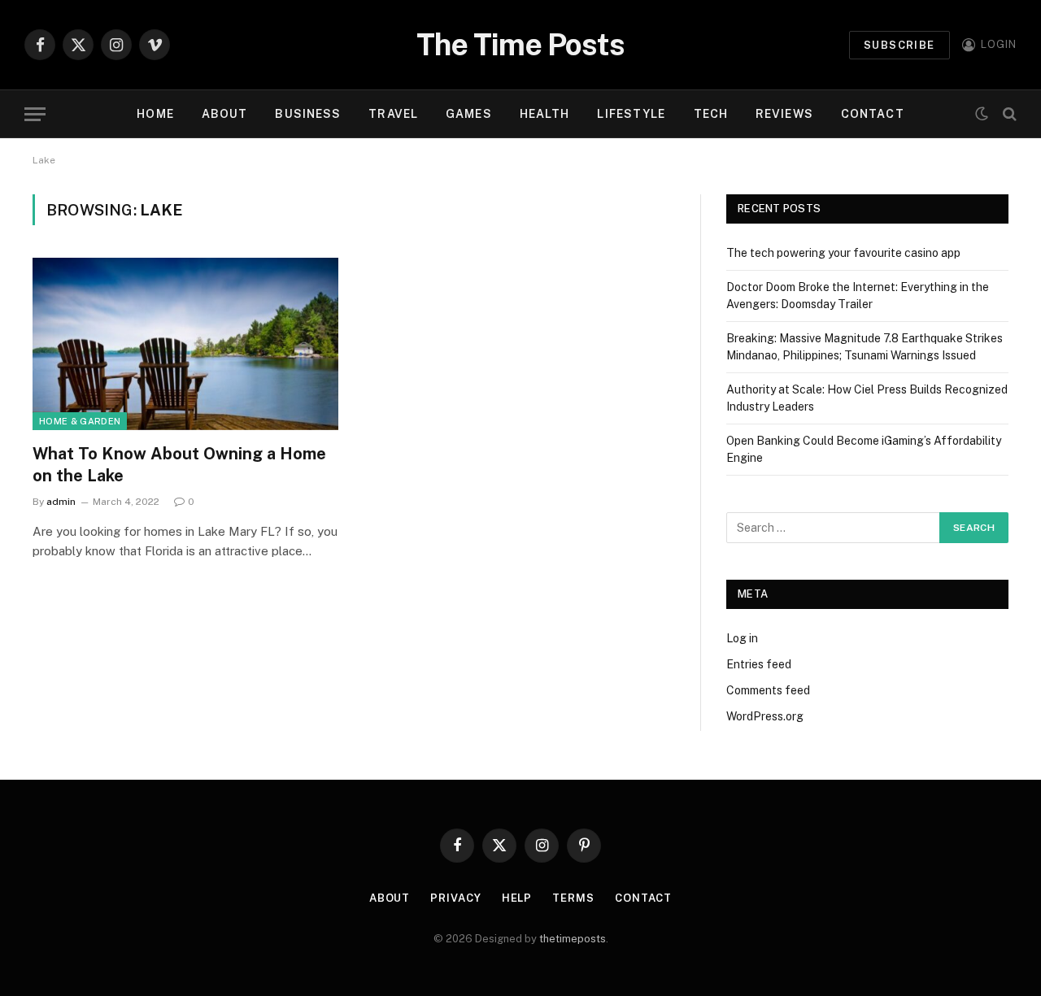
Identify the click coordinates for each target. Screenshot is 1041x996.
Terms (573, 898)
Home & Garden (79, 421)
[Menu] (35, 114)
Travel (393, 113)
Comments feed (768, 690)
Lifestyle (631, 113)
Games (469, 113)
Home (155, 113)
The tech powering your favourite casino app (843, 252)
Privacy (455, 898)
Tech (711, 113)
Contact (872, 113)
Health (545, 113)
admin (61, 501)
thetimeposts (572, 939)
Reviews (784, 113)
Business (308, 113)
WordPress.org (765, 716)
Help (517, 898)
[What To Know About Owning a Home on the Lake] (185, 344)
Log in (742, 638)
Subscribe (899, 45)
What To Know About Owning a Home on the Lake (179, 464)
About (225, 113)
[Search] (1008, 114)
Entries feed (758, 664)
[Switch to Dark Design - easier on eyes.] (981, 114)
